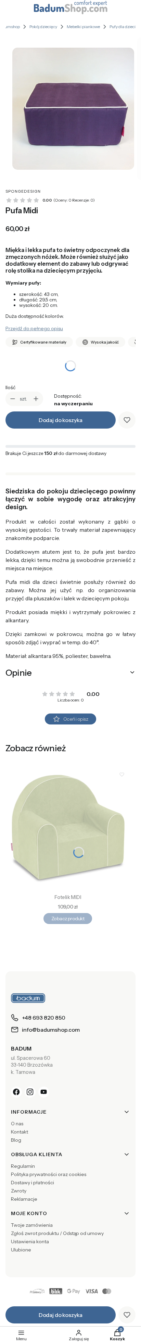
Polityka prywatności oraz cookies (48, 1174)
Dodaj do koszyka (60, 420)
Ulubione (21, 1250)
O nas (17, 1123)
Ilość (10, 387)
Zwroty (18, 1191)
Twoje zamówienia (32, 1225)
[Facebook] (16, 1092)
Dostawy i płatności (32, 1182)
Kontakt (19, 1132)
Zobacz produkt (67, 918)
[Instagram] (30, 1092)
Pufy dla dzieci (123, 26)
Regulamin (23, 1166)
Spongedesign (23, 191)
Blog (16, 1140)
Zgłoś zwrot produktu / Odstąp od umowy (57, 1233)
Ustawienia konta (30, 1241)
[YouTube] (43, 1092)
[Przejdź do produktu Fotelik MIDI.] (67, 828)
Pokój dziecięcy (43, 26)
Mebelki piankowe (83, 26)
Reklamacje (24, 1199)
